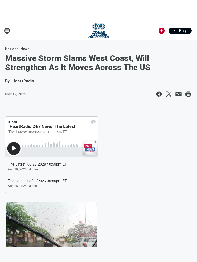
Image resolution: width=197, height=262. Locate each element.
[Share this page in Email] (178, 94)
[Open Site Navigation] (7, 31)
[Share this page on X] (168, 94)
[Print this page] (188, 94)
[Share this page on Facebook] (159, 94)
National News (17, 49)
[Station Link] (98, 31)
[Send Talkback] (162, 31)
